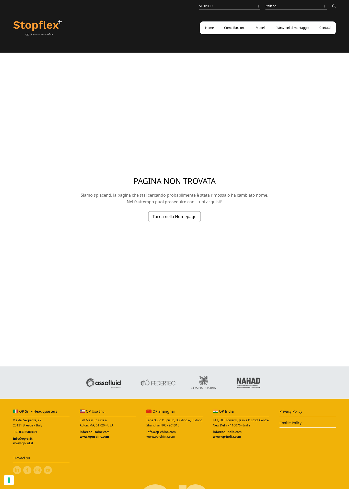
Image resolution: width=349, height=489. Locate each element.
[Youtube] (48, 470)
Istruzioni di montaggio (292, 28)
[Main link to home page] (37, 28)
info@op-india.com (227, 432)
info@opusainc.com (95, 432)
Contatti (325, 28)
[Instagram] (37, 470)
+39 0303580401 (25, 432)
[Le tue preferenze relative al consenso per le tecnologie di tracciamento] (9, 480)
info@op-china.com (161, 432)
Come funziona (235, 28)
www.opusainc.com (94, 436)
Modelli (261, 28)
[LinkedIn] (17, 470)
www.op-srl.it (23, 443)
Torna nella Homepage (174, 216)
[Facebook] (27, 470)
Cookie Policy (290, 422)
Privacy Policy (291, 411)
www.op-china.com (160, 436)
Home (209, 28)
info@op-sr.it (22, 438)
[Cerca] (334, 6)
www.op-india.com (227, 436)
